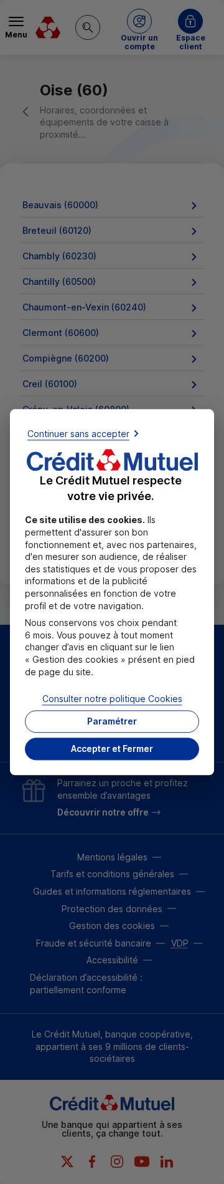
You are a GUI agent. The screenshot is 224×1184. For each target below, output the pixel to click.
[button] (112, 749)
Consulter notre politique (112, 699)
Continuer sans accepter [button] (78, 433)
